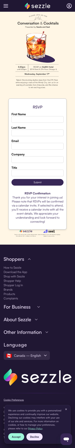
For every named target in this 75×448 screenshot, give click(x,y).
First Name (18, 114)
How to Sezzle (12, 267)
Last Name (18, 127)
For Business (17, 306)
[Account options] (69, 6)
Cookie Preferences (14, 399)
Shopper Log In (13, 285)
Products (9, 294)
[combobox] (27, 355)
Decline (34, 436)
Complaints (11, 298)
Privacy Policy (35, 428)
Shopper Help (12, 281)
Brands (8, 289)
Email (15, 141)
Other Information (23, 332)
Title (14, 167)
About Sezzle (17, 319)
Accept (16, 436)
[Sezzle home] (37, 6)
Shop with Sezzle (14, 276)
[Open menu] (6, 6)
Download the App (15, 272)
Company (18, 154)
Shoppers (14, 259)
